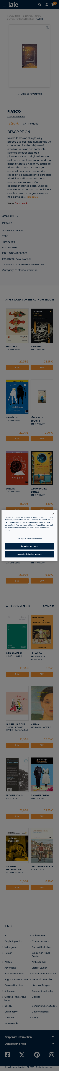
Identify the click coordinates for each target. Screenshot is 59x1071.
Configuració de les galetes (29, 538)
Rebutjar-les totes (29, 546)
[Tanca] (53, 513)
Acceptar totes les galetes (30, 554)
